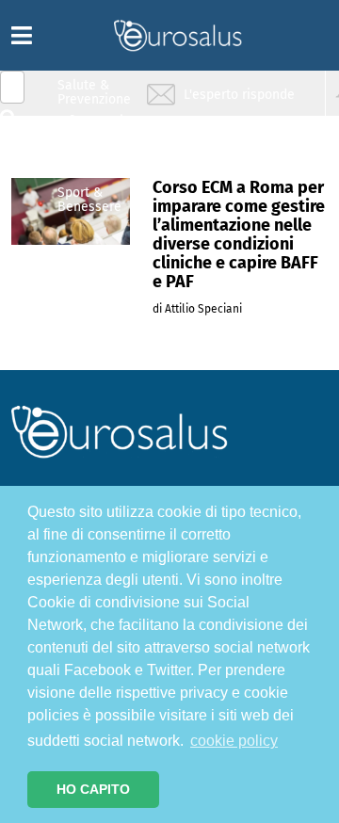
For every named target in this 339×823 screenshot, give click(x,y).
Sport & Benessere (89, 199)
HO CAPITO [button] (93, 789)
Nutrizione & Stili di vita (95, 163)
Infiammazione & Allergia (99, 127)
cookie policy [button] (234, 741)
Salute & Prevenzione (94, 91)
